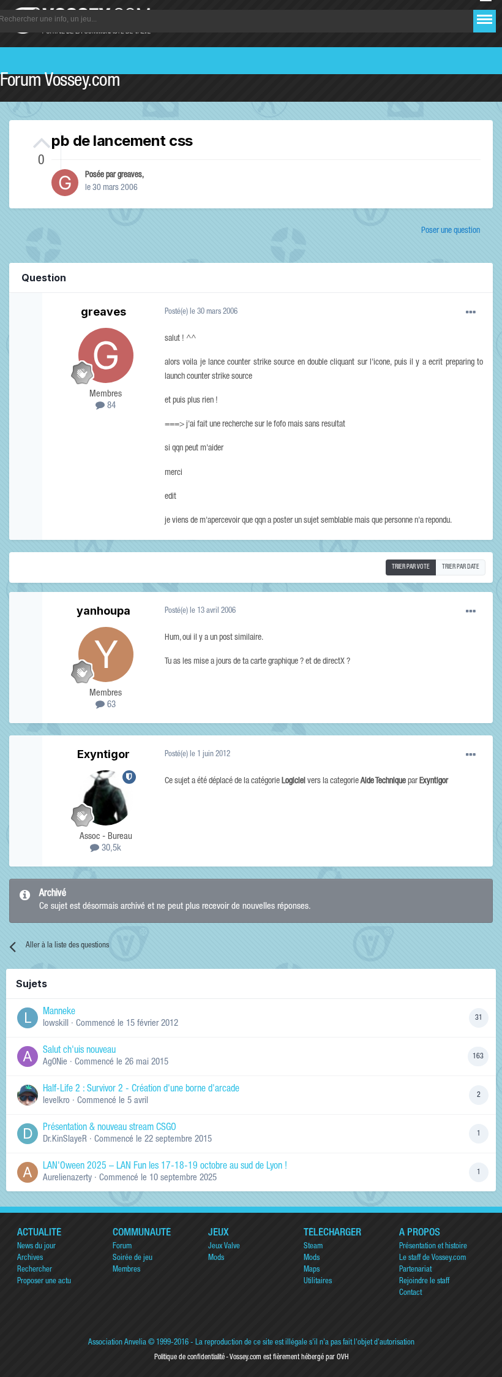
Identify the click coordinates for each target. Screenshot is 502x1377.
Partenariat (415, 1270)
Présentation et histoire (433, 1247)
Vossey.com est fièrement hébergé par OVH (289, 1357)
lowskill (56, 1023)
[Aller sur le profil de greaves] (64, 182)
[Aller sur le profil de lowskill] (27, 1017)
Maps (312, 1270)
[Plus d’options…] (471, 312)
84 (110, 406)
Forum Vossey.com (60, 82)
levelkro (56, 1101)
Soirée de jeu (132, 1258)
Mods (216, 1258)
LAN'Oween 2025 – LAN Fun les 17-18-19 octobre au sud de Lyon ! (165, 1167)
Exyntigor (103, 754)
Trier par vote (411, 567)
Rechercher (34, 1270)
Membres (126, 1270)
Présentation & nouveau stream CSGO (109, 1128)
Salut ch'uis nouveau (79, 1051)
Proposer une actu (44, 1282)
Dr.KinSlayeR (65, 1139)
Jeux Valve (224, 1247)
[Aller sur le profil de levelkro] (27, 1095)
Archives (30, 1258)
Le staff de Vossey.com (432, 1258)
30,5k (110, 848)
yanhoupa (103, 610)
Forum (122, 1247)
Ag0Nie (55, 1062)
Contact (410, 1293)
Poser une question (450, 231)
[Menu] (484, 19)
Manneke (59, 1012)
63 (110, 705)
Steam (313, 1247)
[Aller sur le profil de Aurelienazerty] (27, 1172)
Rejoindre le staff (424, 1282)
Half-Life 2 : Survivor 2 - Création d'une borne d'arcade (141, 1089)
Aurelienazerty (67, 1178)
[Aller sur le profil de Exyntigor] (105, 797)
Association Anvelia (117, 1343)
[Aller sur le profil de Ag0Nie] (27, 1056)
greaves (130, 175)
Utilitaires (318, 1282)
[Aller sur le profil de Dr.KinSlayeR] (27, 1133)
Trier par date (460, 567)
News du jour (36, 1247)
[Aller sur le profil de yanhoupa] (105, 654)
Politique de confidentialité (189, 1357)
